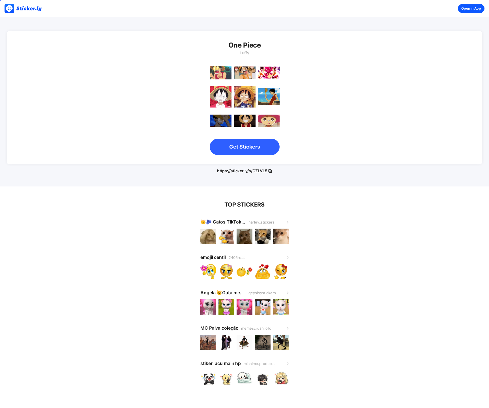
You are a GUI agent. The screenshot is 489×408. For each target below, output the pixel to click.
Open (471, 8)
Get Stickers (244, 147)
